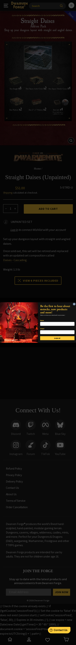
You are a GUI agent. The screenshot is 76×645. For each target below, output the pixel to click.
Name (42, 320)
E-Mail (42, 329)
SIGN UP (57, 338)
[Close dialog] (74, 304)
